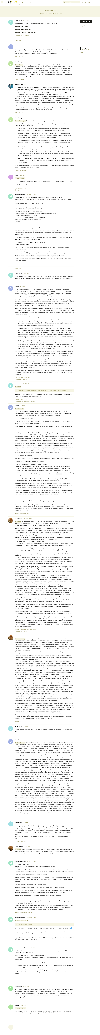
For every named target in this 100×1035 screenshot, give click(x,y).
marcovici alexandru (22, 920)
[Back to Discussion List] (2, 2)
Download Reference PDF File (23, 29)
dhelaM (19, 386)
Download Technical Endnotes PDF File (25, 32)
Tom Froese (20, 65)
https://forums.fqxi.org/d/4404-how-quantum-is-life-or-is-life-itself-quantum (38, 1013)
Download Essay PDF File (21, 26)
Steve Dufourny (21, 639)
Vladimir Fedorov (21, 1008)
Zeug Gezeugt (20, 178)
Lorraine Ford (20, 408)
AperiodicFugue (21, 121)
